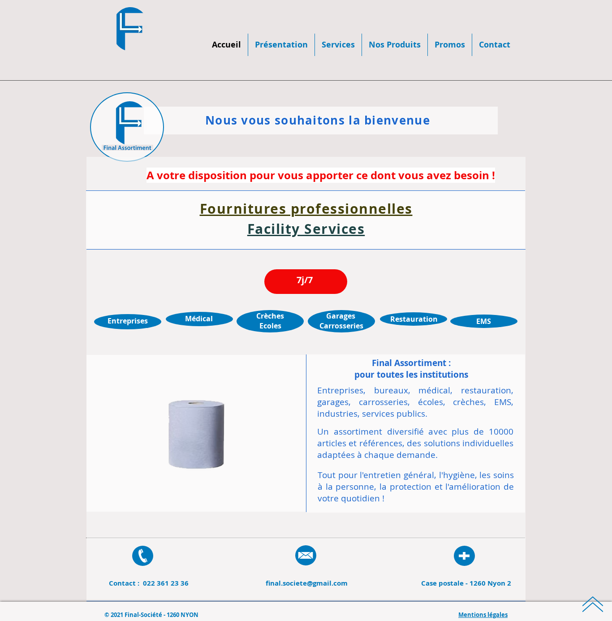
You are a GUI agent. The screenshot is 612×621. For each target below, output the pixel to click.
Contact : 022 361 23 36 (149, 583)
